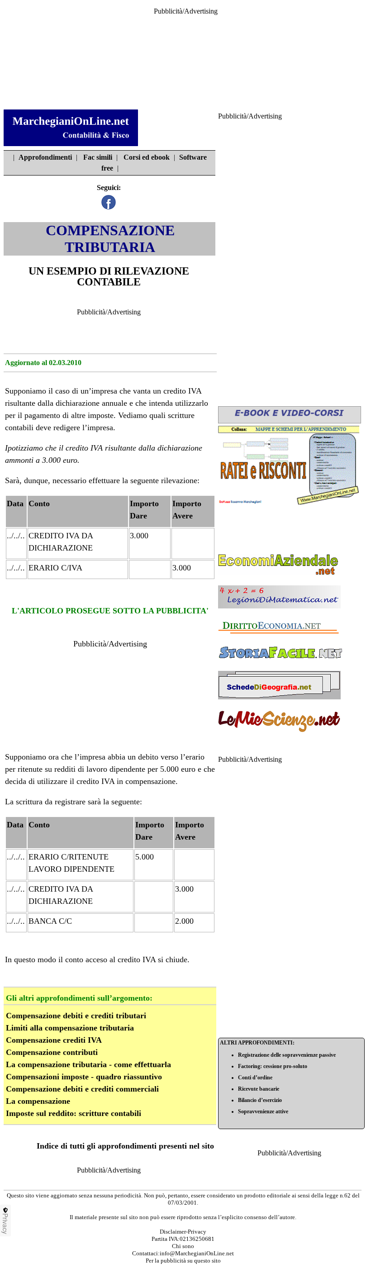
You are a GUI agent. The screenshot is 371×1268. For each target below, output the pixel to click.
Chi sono (183, 1246)
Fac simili (97, 157)
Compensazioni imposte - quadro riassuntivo (84, 1076)
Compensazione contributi (52, 1052)
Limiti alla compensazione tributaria (70, 1027)
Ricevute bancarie (258, 1089)
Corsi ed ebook (147, 157)
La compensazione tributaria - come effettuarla (88, 1064)
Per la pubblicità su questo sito (183, 1260)
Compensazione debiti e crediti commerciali (82, 1088)
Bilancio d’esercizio (260, 1100)
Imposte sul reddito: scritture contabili (73, 1113)
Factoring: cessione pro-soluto (272, 1066)
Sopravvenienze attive (263, 1111)
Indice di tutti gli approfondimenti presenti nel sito (125, 1145)
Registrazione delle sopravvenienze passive (287, 1055)
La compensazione (38, 1101)
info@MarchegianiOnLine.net (197, 1253)
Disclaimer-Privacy (183, 1231)
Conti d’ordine (255, 1077)
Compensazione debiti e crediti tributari (76, 1015)
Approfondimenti (45, 157)
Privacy (5, 1223)
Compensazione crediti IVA (54, 1040)
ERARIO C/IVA (55, 567)
